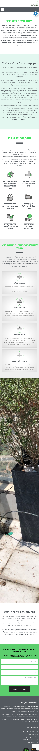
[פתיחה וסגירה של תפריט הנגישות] (35, 13)
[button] (2, 9)
